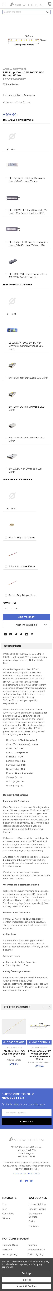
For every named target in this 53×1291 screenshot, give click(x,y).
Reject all (27, 1279)
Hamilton (7, 1249)
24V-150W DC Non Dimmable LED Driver (26, 408)
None (13, 149)
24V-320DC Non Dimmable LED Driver (25, 470)
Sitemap (6, 1218)
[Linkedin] (26, 634)
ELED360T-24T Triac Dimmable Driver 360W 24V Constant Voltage (28, 275)
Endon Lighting (36, 1254)
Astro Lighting (9, 1254)
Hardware (34, 1226)
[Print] (16, 634)
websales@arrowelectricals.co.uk (28, 922)
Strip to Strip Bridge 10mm (22, 595)
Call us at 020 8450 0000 (26, 1173)
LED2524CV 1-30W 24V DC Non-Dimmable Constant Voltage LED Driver (26, 345)
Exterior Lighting (37, 1209)
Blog (4, 1209)
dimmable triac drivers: (18, 120)
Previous (43, 1007)
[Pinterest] (32, 634)
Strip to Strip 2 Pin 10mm (22, 537)
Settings (26, 1273)
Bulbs (32, 1221)
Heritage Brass (10, 1245)
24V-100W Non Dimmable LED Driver (28, 378)
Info (4, 1204)
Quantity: (9, 603)
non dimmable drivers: (17, 284)
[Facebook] (5, 634)
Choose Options (13, 1042)
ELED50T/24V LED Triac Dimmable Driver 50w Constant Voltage (27, 179)
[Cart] (49, 4)
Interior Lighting (37, 1204)
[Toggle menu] (4, 4)
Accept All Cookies (26, 1286)
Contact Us (8, 1213)
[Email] (10, 634)
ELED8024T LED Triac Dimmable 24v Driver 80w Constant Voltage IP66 (28, 211)
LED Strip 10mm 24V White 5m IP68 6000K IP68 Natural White (39, 1055)
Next (49, 1007)
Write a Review (11, 84)
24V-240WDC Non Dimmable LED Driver (26, 439)
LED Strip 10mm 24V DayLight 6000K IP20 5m (13, 1054)
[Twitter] (21, 634)
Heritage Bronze (36, 1249)
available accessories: (18, 479)
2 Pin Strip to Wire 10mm (22, 566)
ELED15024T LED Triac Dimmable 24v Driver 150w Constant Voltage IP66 (28, 243)
